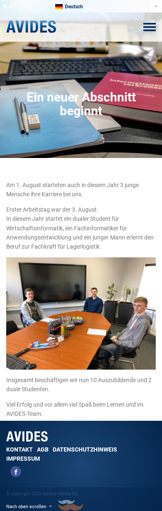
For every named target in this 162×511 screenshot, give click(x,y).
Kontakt (19, 449)
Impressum (23, 458)
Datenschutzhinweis (85, 449)
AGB (43, 449)
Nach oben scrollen (26, 506)
